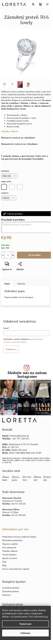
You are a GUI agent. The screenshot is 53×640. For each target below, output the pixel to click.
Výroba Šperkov (9, 554)
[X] (27, 478)
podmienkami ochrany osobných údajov (23, 340)
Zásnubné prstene (10, 591)
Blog (4, 565)
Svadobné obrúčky (10, 587)
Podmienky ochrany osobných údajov (19, 536)
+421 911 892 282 (18, 515)
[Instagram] (16, 478)
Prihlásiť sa (11, 349)
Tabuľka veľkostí (9, 131)
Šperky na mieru (9, 558)
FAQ (4, 561)
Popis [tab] (7, 283)
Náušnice (6, 595)
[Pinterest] (37, 478)
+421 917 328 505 (20, 438)
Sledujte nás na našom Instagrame (27, 374)
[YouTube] (47, 478)
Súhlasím (25, 633)
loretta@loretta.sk (19, 435)
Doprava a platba (10, 543)
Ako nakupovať (9, 547)
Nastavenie (26, 623)
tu (46, 616)
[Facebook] (6, 478)
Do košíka (36, 255)
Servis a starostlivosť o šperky (15, 569)
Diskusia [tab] (21, 283)
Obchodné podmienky (12, 540)
